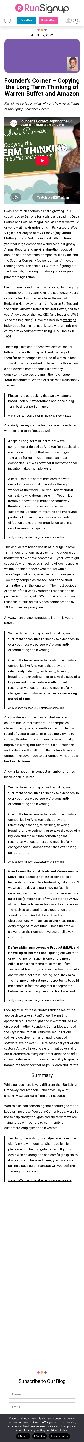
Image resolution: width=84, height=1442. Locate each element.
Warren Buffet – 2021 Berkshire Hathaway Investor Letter (40, 415)
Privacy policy (59, 1436)
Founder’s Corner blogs (48, 1026)
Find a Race (27, 20)
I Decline (39, 1436)
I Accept (23, 1436)
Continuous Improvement (26, 723)
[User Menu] (68, 20)
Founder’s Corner (36, 109)
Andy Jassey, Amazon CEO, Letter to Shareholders (36, 537)
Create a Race (48, 20)
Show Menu (7, 20)
